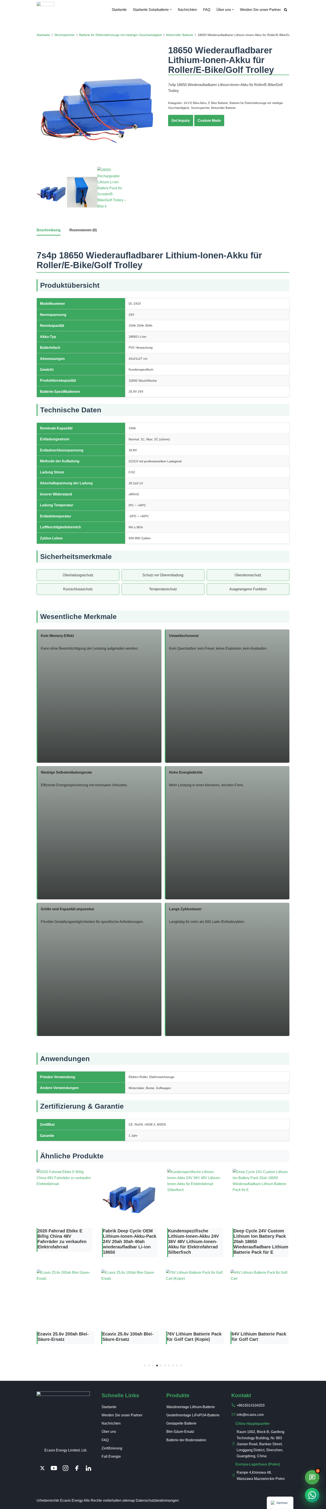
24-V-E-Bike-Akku (195, 103)
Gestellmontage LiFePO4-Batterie (193, 1415)
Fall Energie (111, 1456)
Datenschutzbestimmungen (157, 1500)
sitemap (128, 1500)
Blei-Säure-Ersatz (180, 1431)
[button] (171, 9)
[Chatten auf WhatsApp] (312, 1495)
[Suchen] (285, 9)
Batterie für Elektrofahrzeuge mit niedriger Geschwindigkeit (120, 35)
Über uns (109, 1431)
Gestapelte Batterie (181, 1423)
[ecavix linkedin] (88, 1468)
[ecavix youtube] (54, 1468)
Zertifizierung (112, 1448)
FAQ (206, 10)
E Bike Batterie (218, 103)
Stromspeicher (64, 35)
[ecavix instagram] (65, 1468)
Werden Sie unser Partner (260, 10)
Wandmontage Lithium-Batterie (190, 1407)
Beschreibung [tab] (49, 230)
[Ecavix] (45, 9)
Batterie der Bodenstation (186, 1440)
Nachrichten (187, 10)
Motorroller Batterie (179, 35)
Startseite (119, 10)
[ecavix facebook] (77, 1468)
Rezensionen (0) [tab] (83, 230)
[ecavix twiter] (42, 1468)
